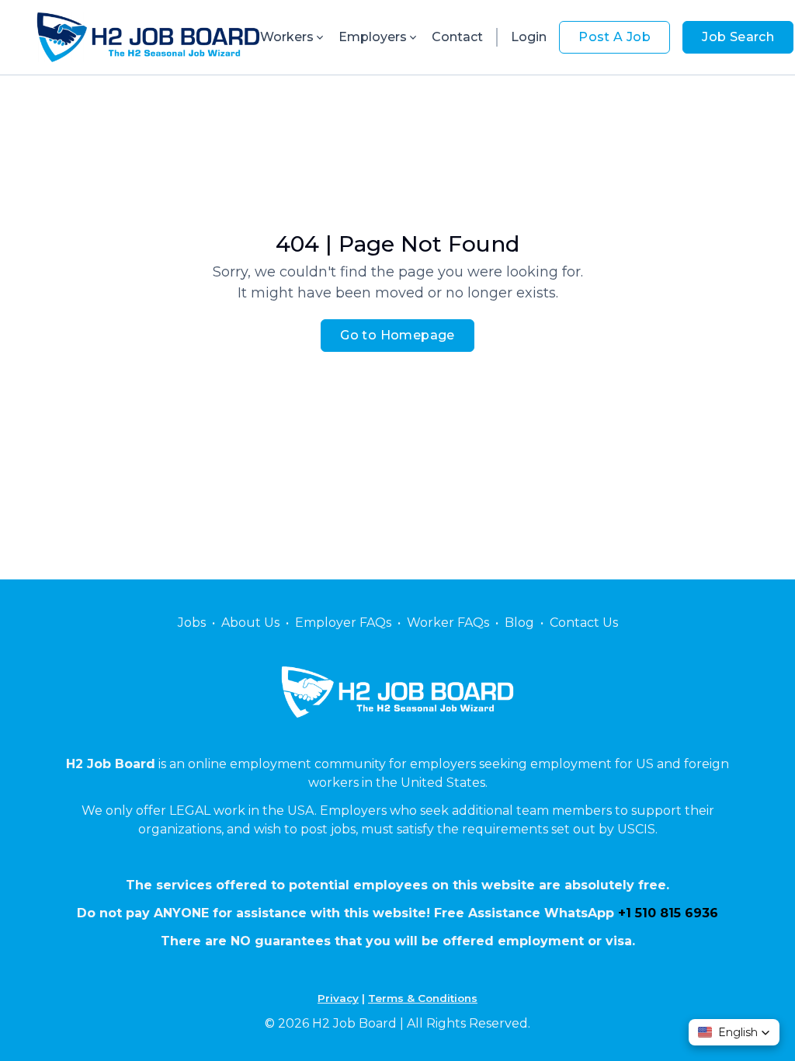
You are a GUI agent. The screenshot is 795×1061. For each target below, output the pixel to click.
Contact (457, 37)
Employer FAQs (343, 622)
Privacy (338, 998)
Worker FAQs (448, 622)
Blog (519, 622)
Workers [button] (287, 37)
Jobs (192, 622)
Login (529, 37)
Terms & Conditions (422, 998)
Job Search (738, 37)
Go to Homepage (397, 335)
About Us (250, 622)
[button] (734, 1032)
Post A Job (614, 37)
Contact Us (584, 622)
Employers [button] (372, 37)
